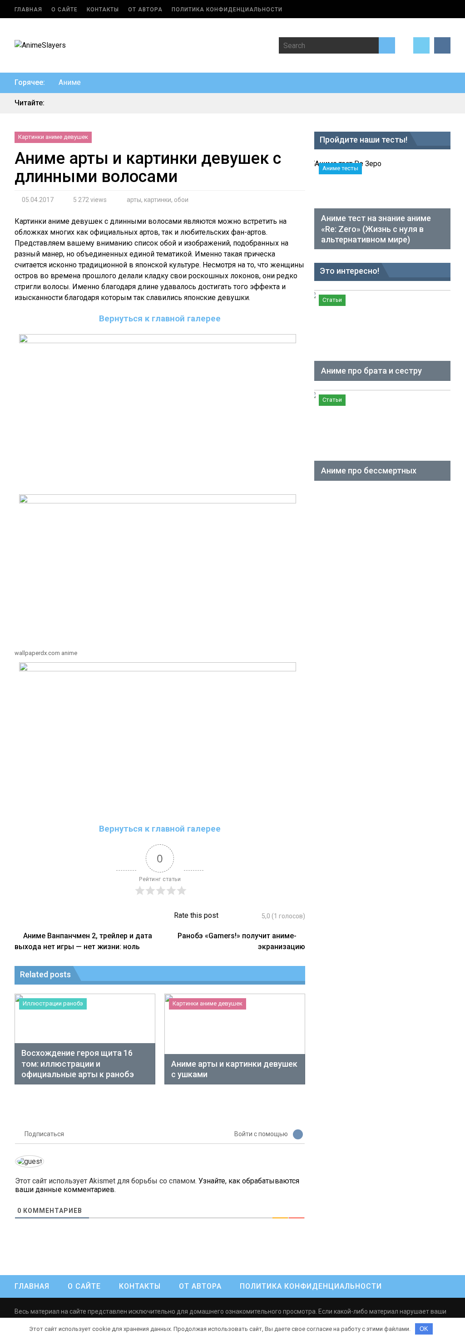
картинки (157, 199)
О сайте (64, 9)
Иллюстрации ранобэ (53, 1003)
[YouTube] (442, 45)
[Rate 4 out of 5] (249, 916)
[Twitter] (421, 45)
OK (424, 1328)
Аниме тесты (340, 168)
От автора (145, 9)
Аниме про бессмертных (368, 470)
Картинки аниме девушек (53, 136)
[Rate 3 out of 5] (243, 916)
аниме (70, 82)
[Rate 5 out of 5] (256, 916)
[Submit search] (387, 45)
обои (181, 199)
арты (134, 199)
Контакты (103, 9)
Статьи (332, 299)
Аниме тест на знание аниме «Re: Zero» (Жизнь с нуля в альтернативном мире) (376, 228)
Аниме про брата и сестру (371, 370)
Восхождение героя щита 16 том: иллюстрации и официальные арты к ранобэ (77, 1063)
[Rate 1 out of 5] (230, 916)
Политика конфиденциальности (227, 9)
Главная (28, 9)
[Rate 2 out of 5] (237, 916)
